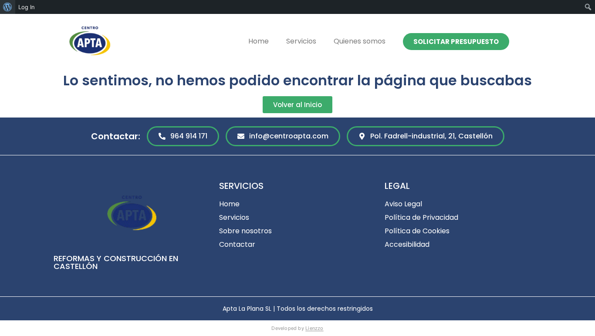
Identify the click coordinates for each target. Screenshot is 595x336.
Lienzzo (314, 328)
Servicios (301, 41)
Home (258, 41)
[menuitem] (7, 7)
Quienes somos (359, 41)
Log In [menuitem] (26, 6)
